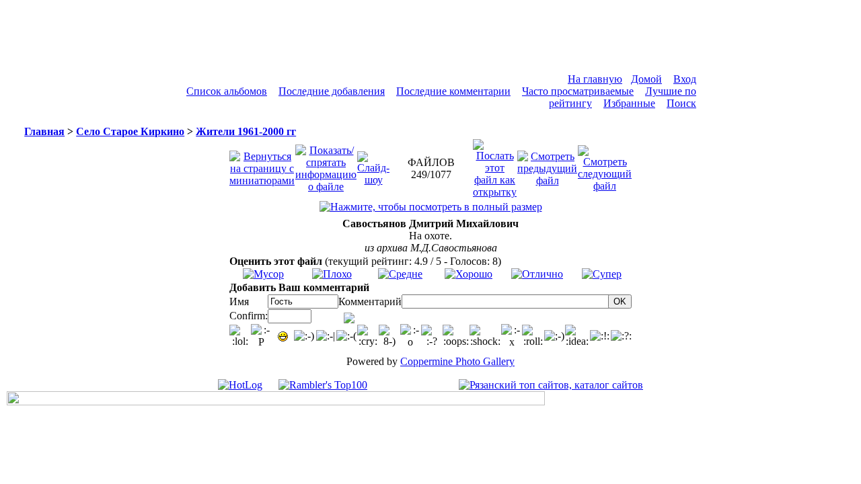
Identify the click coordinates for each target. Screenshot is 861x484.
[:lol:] (240, 336)
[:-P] (261, 336)
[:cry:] (368, 336)
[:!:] (599, 336)
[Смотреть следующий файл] (605, 165)
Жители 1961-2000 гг (246, 131)
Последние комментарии (453, 91)
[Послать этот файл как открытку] (495, 165)
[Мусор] (263, 274)
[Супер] (602, 274)
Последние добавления (331, 91)
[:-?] (432, 336)
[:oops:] (456, 336)
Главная (44, 131)
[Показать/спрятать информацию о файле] (326, 165)
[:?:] (621, 336)
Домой (646, 79)
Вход (684, 79)
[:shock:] (485, 336)
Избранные (629, 103)
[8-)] (389, 336)
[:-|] (325, 336)
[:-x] (512, 336)
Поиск (681, 103)
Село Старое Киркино (130, 131)
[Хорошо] (468, 274)
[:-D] (283, 336)
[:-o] (411, 336)
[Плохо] (332, 274)
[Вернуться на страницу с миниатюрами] (262, 165)
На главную (595, 79)
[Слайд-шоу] (373, 165)
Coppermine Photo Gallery (457, 361)
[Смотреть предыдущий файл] (547, 165)
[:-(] (346, 336)
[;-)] (554, 336)
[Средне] (400, 274)
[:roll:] (533, 336)
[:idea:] (577, 336)
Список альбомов (226, 91)
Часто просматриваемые (578, 91)
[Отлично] (537, 274)
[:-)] (304, 336)
